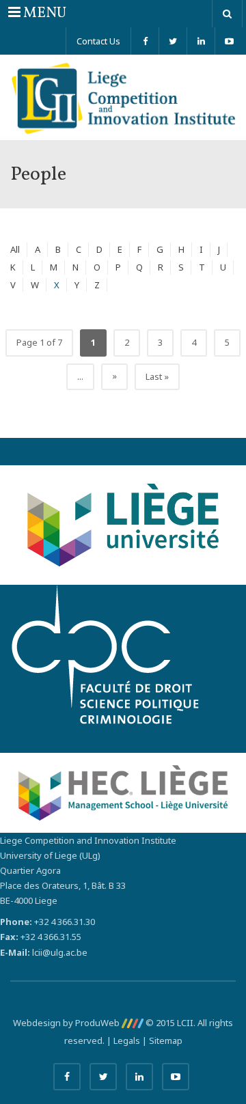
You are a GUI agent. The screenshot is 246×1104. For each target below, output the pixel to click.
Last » (157, 376)
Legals (126, 1040)
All (15, 249)
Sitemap (165, 1040)
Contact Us (98, 41)
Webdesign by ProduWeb (67, 1023)
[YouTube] (229, 41)
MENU (37, 13)
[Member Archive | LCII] (123, 97)
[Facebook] (145, 41)
